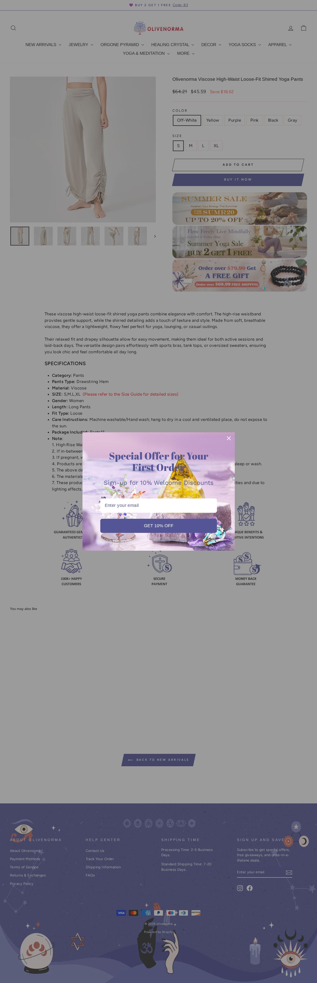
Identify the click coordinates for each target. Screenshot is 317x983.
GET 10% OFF (158, 525)
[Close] (229, 438)
